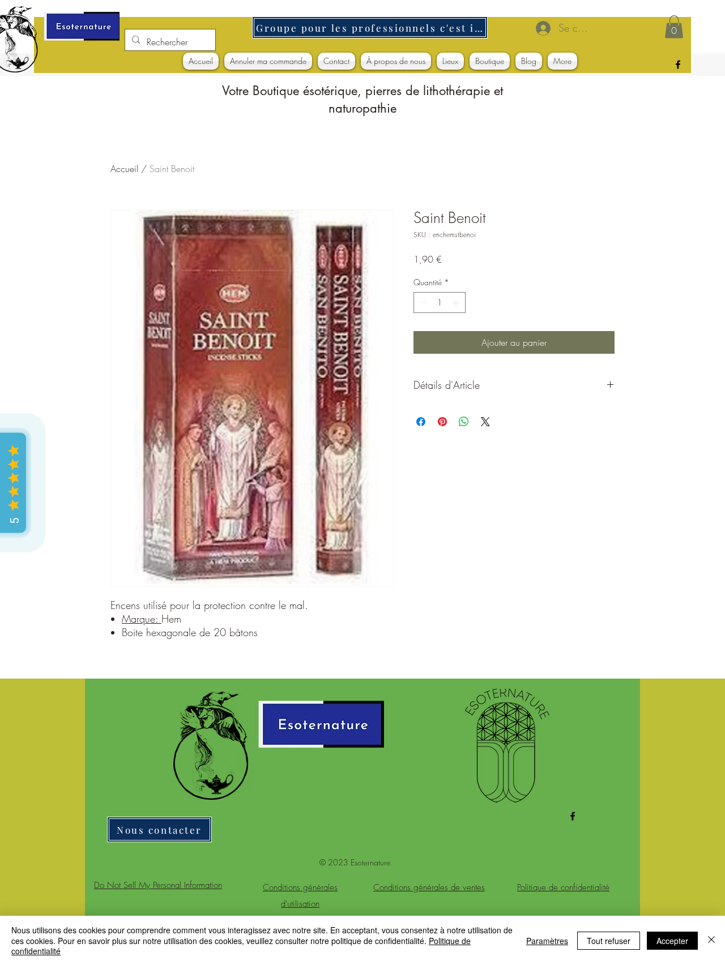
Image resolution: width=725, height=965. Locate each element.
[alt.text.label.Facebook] (678, 64)
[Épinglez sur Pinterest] (442, 421)
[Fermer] (711, 940)
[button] (674, 26)
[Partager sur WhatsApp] (464, 421)
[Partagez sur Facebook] (421, 421)
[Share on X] (485, 421)
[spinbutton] (439, 302)
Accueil (124, 168)
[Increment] (457, 302)
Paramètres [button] (547, 940)
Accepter (672, 940)
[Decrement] (422, 302)
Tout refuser (608, 940)
